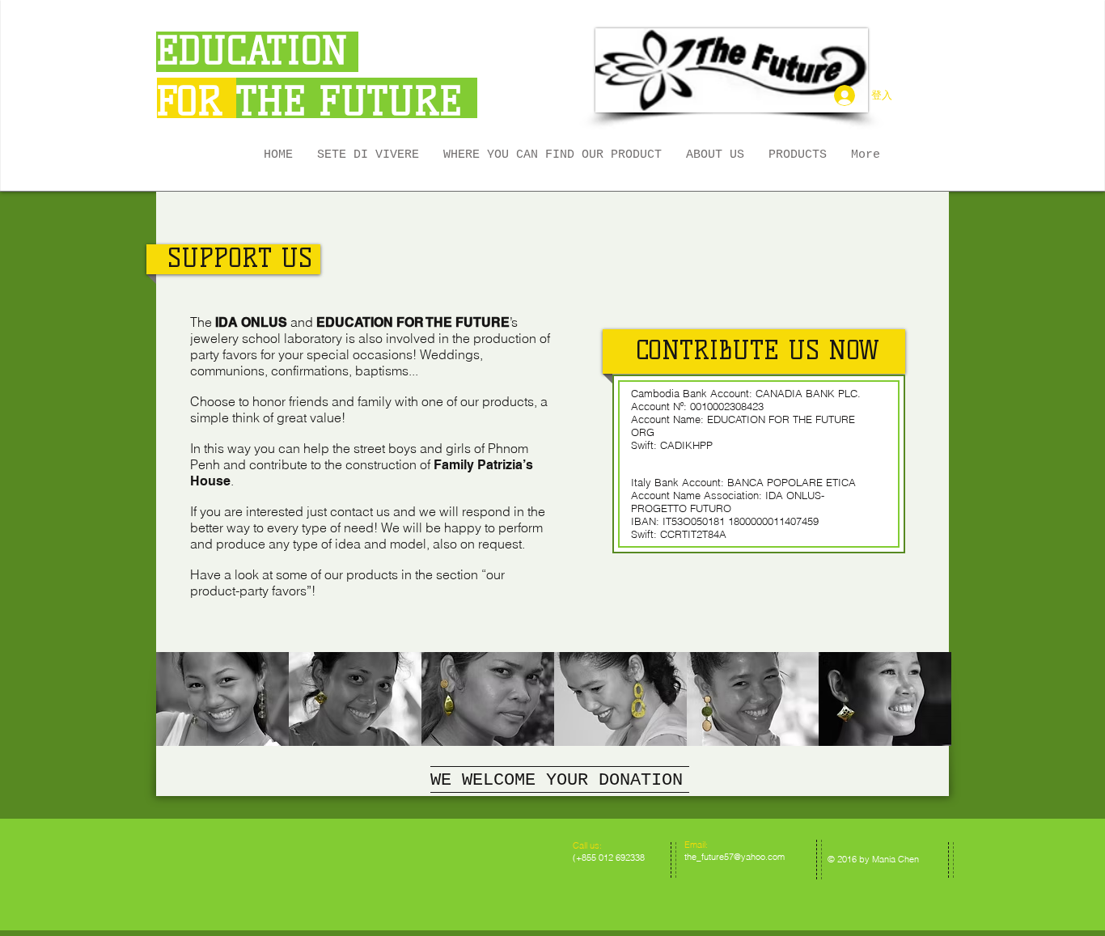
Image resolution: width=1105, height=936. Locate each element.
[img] (222, 698)
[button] (797, 155)
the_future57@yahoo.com (734, 856)
